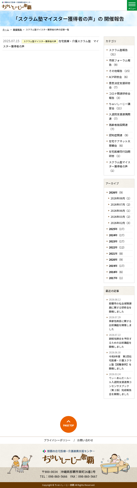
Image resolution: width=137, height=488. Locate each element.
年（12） (117, 247)
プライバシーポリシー (57, 440)
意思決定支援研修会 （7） (119, 85)
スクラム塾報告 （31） (118, 52)
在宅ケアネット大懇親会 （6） (119, 143)
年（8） (116, 253)
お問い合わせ (85, 440)
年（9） (116, 192)
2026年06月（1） (121, 211)
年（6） (116, 272)
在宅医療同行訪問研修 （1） (119, 153)
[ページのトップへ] (68, 424)
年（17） (117, 229)
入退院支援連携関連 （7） (119, 116)
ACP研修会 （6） (119, 77)
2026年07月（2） (121, 204)
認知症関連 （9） (119, 135)
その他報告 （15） (120, 71)
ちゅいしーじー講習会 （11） (119, 106)
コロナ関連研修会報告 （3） (119, 95)
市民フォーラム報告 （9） (119, 62)
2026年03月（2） (121, 217)
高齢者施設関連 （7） (118, 127)
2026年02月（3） (121, 223)
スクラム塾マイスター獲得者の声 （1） (119, 166)
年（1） (116, 278)
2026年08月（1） (121, 198)
